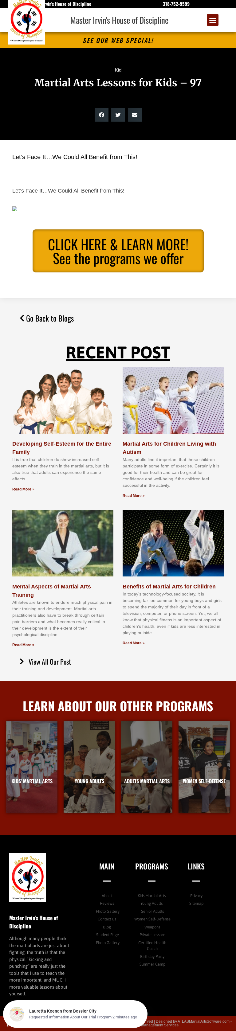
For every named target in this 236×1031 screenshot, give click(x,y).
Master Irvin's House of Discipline (119, 20)
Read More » (23, 489)
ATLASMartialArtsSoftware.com (204, 1021)
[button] (212, 20)
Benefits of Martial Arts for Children (169, 587)
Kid (118, 69)
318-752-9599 (176, 3)
